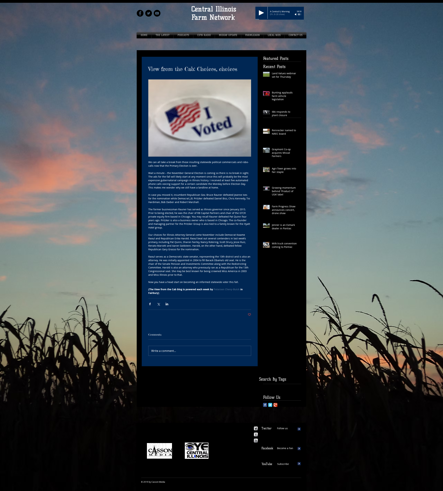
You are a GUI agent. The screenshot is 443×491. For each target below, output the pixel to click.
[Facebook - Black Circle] (140, 13)
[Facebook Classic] (265, 405)
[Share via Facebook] (150, 304)
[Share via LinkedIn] (167, 304)
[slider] (299, 14)
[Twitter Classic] (270, 405)
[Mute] (296, 14)
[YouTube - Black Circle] (157, 13)
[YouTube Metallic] (256, 441)
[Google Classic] (275, 405)
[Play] (261, 12)
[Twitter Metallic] (256, 428)
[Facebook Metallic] (256, 434)
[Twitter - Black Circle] (148, 13)
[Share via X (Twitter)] (158, 304)
